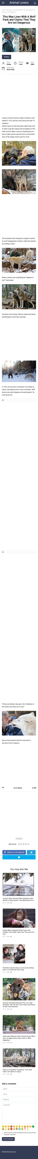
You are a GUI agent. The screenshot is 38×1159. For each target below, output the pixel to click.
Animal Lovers (19, 2)
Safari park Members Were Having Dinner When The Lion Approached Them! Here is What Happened (19, 1038)
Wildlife (6, 57)
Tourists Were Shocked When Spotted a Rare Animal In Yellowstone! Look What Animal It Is (18, 899)
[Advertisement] (19, 96)
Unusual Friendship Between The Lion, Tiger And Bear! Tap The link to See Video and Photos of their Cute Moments (19, 1005)
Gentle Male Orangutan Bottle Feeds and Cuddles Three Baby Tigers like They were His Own (18, 932)
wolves (19, 839)
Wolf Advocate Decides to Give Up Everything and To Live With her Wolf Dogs (18, 969)
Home (3, 10)
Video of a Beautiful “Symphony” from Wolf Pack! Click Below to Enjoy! (17, 1070)
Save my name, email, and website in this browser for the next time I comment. (20, 1133)
